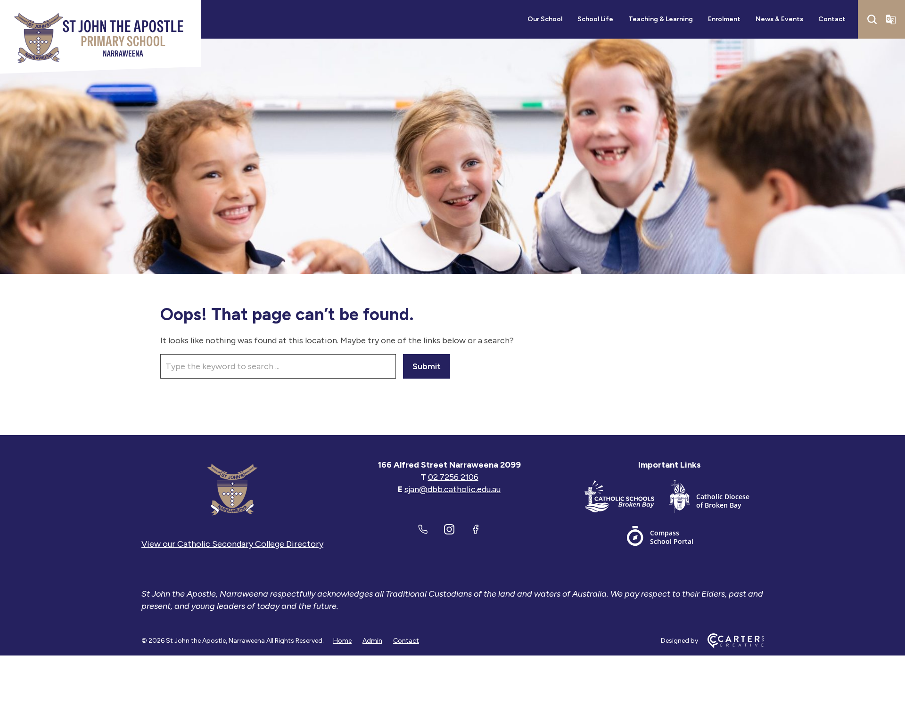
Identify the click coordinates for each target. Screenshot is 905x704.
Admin (372, 641)
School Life (595, 19)
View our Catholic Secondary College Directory (232, 544)
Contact (832, 19)
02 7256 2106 (453, 477)
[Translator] (890, 19)
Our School (544, 19)
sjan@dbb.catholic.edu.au (452, 489)
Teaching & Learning (660, 19)
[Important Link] (626, 498)
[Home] (232, 489)
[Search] (872, 19)
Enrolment (724, 19)
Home (342, 641)
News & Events (779, 19)
